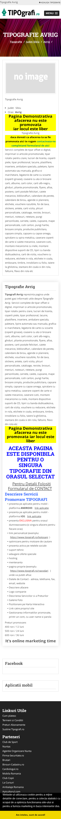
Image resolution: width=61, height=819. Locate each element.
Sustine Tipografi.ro (13, 729)
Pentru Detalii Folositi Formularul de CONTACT (30, 486)
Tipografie (16, 41)
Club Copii (8, 778)
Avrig (46, 41)
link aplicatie (42, 508)
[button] (51, 13)
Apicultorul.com (11, 791)
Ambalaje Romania (13, 787)
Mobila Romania (11, 773)
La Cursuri (8, 782)
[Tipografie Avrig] (30, 78)
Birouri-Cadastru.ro (13, 764)
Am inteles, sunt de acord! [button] (30, 815)
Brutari (6, 759)
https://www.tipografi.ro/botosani (29, 537)
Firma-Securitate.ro (13, 755)
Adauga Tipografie (51, 2)
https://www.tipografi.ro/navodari (29, 570)
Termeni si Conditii (12, 720)
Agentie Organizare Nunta (16, 750)
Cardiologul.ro (10, 769)
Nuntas (6, 746)
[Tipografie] (20, 11)
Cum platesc (9, 715)
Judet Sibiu (33, 41)
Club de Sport (10, 741)
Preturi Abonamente (13, 724)
